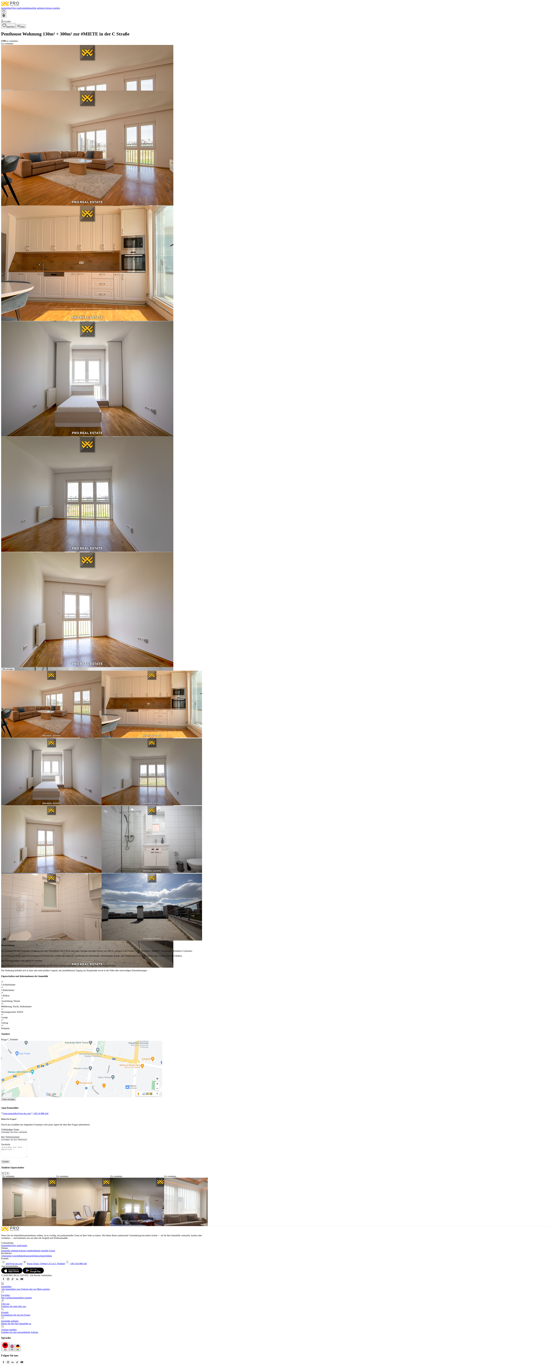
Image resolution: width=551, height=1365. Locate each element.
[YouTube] (22, 1280)
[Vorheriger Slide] (3, 1173)
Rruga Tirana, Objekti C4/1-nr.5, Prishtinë (46, 1263)
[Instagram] (8, 1280)
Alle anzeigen (7, 669)
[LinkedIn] (17, 1280)
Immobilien (6, 8)
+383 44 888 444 (40, 1113)
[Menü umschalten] (2, 19)
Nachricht (5, 1144)
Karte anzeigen (8, 1099)
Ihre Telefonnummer (10, 1137)
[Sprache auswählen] (3, 16)
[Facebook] (3, 1280)
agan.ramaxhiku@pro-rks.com (17, 1113)
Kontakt (23, 8)
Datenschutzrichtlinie (42, 1256)
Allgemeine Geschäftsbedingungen (17, 1256)
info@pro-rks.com (14, 1263)
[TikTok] (12, 1280)
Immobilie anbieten (35, 8)
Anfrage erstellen (52, 8)
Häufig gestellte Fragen (44, 1250)
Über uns (15, 8)
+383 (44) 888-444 (78, 1263)
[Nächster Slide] (7, 1173)
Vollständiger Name (10, 1129)
